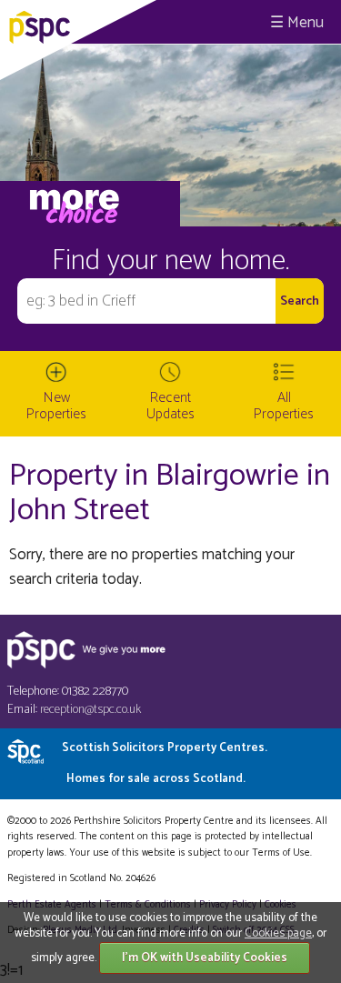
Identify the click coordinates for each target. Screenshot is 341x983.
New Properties (56, 406)
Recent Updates (170, 406)
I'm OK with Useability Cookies (204, 958)
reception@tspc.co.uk (90, 709)
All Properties (284, 406)
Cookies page (278, 933)
